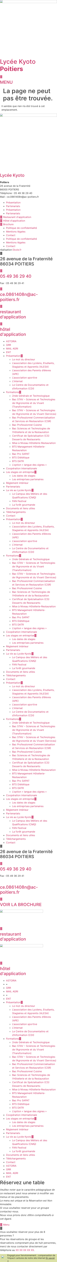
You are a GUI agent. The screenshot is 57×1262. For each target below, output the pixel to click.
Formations (12, 392)
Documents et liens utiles (20, 508)
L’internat (17, 381)
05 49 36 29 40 (15, 276)
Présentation (13, 202)
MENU (6, 82)
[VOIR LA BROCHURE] (1, 899)
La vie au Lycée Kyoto (18, 490)
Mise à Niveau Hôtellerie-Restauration (34, 442)
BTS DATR (18, 461)
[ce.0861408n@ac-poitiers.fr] (1, 288)
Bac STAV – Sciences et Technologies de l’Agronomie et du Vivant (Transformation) (33, 403)
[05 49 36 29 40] (1, 270)
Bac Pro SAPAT (20, 453)
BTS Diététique (20, 457)
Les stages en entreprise (20, 472)
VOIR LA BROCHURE (21, 904)
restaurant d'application (13, 314)
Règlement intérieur (17, 482)
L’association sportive (24, 377)
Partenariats (13, 206)
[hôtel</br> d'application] (1, 323)
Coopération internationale (21, 468)
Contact (10, 235)
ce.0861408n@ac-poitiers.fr (19, 297)
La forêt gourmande (23, 504)
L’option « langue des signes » (29, 464)
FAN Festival (19, 501)
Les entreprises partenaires (27, 479)
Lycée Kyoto (18, 65)
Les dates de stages (23, 475)
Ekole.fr (17, 249)
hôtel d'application (13, 332)
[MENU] (1, 76)
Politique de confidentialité (21, 227)
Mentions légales (15, 231)
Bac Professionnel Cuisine (27, 424)
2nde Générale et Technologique (31, 395)
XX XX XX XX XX (25, 1250)
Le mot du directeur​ (23, 359)
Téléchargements (16, 511)
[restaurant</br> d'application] (1, 306)
